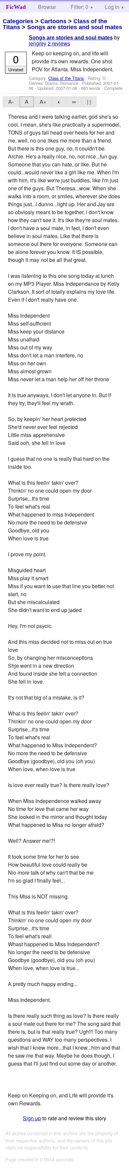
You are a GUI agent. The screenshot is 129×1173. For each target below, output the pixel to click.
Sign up (32, 1118)
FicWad (16, 7)
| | (89, 101)
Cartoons (53, 21)
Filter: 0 (79, 7)
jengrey (37, 43)
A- (11, 101)
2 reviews (59, 43)
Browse (47, 7)
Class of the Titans (66, 78)
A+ (43, 101)
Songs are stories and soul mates (74, 27)
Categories (18, 21)
